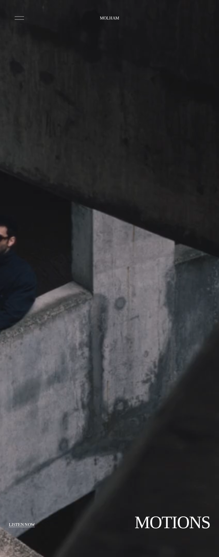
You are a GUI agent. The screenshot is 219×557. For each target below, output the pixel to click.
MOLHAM (109, 18)
